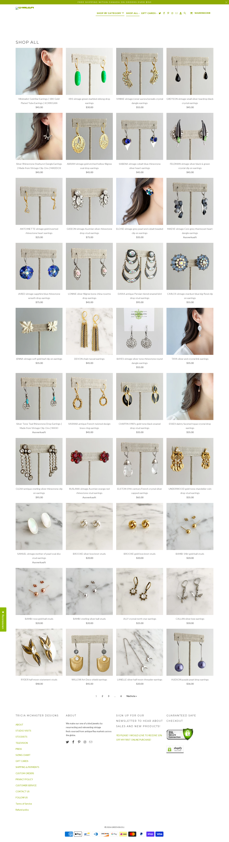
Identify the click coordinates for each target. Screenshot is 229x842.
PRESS (19, 749)
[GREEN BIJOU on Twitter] (68, 742)
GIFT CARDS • (149, 13)
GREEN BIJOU (117, 827)
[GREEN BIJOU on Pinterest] (79, 742)
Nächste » (132, 696)
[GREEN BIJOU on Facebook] (73, 742)
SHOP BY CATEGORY (110, 13)
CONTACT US (23, 791)
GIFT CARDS (22, 761)
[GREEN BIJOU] (31, 8)
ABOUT (19, 724)
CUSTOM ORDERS (25, 773)
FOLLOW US (22, 797)
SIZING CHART (23, 755)
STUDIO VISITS (23, 730)
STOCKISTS (21, 736)
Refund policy (22, 809)
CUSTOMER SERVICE (26, 785)
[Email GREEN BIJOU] (91, 742)
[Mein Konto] (181, 14)
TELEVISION (22, 743)
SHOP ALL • (132, 13)
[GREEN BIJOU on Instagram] (85, 742)
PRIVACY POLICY (24, 779)
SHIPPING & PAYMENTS (27, 767)
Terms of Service (24, 803)
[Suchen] (185, 14)
